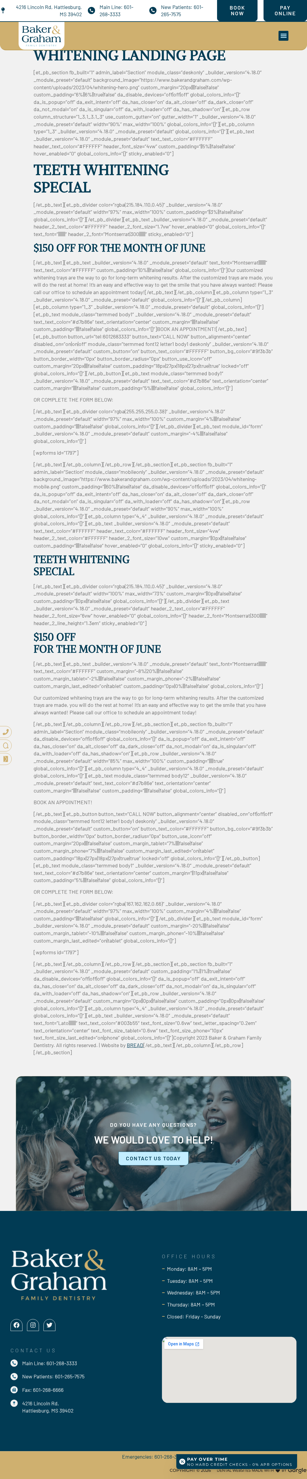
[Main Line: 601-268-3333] (91, 10)
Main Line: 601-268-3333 (49, 1363)
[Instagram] (33, 1325)
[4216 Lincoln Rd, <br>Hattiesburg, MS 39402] (14, 1403)
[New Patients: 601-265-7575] (152, 10)
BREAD (135, 1045)
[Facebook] (16, 1325)
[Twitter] (49, 1325)
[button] (283, 36)
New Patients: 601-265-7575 (53, 1376)
